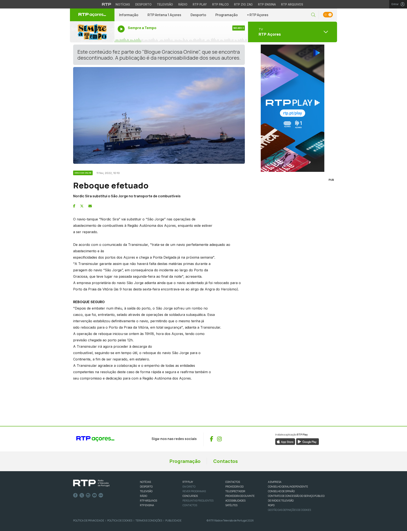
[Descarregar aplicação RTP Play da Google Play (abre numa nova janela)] (307, 441)
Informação (128, 15)
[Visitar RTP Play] (292, 108)
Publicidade (173, 520)
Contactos (225, 461)
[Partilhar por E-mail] (90, 206)
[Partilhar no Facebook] (74, 206)
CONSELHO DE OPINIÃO (281, 491)
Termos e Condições (148, 520)
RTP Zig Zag (243, 4)
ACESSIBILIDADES (235, 500)
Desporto (143, 4)
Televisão (165, 4)
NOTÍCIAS (145, 482)
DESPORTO (146, 486)
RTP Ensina (267, 4)
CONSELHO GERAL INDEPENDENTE (288, 486)
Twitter (81, 495)
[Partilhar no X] (82, 206)
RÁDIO (143, 496)
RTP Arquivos (292, 4)
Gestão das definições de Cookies (289, 510)
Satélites (231, 505)
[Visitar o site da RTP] (106, 4)
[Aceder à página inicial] (92, 14)
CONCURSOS (190, 496)
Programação (226, 15)
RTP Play (200, 4)
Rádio (182, 4)
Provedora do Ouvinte (240, 496)
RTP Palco (220, 4)
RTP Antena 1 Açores (164, 15)
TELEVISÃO (146, 491)
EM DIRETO (189, 486)
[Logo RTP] (91, 483)
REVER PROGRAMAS (194, 491)
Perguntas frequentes (198, 500)
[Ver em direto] (92, 31)
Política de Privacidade (88, 520)
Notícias (123, 4)
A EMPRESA (274, 482)
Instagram (88, 495)
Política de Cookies (119, 520)
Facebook (75, 495)
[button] (313, 15)
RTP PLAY (188, 482)
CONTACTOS (232, 482)
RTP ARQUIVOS (148, 500)
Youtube (94, 495)
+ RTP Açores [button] (257, 15)
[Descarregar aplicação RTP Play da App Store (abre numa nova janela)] (285, 441)
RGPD (271, 505)
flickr (101, 495)
